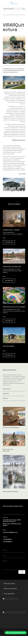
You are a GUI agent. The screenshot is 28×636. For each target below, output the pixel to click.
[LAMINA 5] (14, 51)
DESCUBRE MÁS (9, 242)
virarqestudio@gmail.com (10, 532)
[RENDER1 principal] (14, 63)
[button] (16, 632)
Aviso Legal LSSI (9, 593)
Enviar (21, 572)
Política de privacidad (10, 588)
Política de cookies (9, 583)
